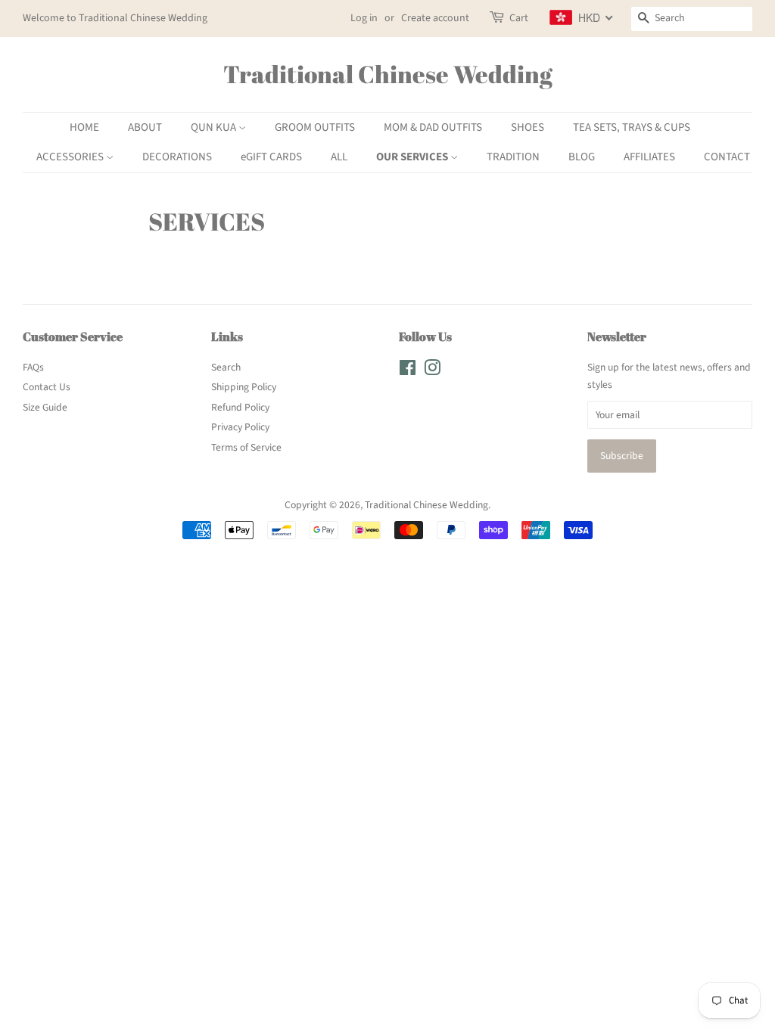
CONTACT (727, 157)
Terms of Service (246, 447)
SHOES (527, 127)
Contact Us (46, 387)
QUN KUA (214, 127)
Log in (364, 18)
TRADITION (513, 157)
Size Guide (45, 407)
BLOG (581, 157)
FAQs (33, 367)
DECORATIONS (177, 157)
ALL (339, 157)
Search (226, 367)
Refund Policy (240, 407)
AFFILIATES (649, 157)
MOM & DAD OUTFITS (433, 127)
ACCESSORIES (71, 157)
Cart (518, 18)
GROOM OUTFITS (315, 127)
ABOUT (145, 127)
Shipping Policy (243, 387)
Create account (435, 18)
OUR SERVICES (413, 157)
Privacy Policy (240, 427)
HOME (84, 127)
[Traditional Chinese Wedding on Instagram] (432, 371)
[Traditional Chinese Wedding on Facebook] (407, 371)
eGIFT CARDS (271, 157)
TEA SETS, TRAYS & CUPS (631, 127)
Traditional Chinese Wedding (387, 74)
